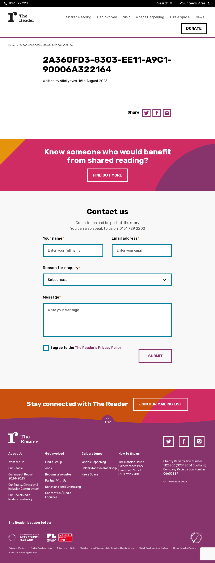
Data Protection (41, 548)
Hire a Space (180, 17)
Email (167, 113)
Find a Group (53, 462)
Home (11, 45)
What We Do (16, 462)
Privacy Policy (17, 548)
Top (108, 422)
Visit (126, 17)
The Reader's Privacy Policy (98, 348)
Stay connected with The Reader (77, 404)
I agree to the (86, 348)
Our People (15, 468)
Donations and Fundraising (63, 487)
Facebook (156, 113)
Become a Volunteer (59, 474)
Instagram (199, 441)
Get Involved (107, 17)
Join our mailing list (160, 404)
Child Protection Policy (153, 548)
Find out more (107, 175)
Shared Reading (78, 17)
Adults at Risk (66, 548)
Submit (155, 356)
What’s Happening (150, 17)
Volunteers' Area (193, 3)
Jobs (48, 468)
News (199, 17)
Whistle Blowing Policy (22, 552)
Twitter (146, 113)
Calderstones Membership (99, 468)
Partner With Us (55, 480)
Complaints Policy (184, 548)
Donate (194, 28)
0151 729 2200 (19, 3)
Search (162, 3)
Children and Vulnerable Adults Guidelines (107, 548)
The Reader (21, 16)
